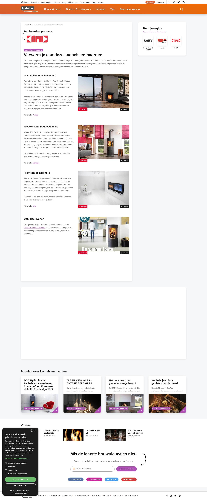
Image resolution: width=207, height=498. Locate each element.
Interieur (100, 9)
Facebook (168, 2)
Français (150, 2)
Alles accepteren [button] (20, 479)
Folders (57, 2)
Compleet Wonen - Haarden (34, 228)
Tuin (112, 9)
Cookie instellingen (53, 495)
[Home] (29, 9)
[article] (37, 40)
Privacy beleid (116, 495)
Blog (93, 2)
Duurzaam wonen (130, 9)
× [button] (35, 430)
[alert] (20, 462)
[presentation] (125, 394)
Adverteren (40, 495)
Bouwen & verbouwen (78, 9)
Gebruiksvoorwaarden (81, 495)
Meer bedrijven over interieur (153, 32)
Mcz (34, 206)
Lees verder (19, 455)
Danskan (36, 163)
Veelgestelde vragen (69, 2)
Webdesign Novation (131, 495)
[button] (20, 458)
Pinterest (183, 2)
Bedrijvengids (46, 2)
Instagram (173, 2)
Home (26, 2)
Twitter (178, 2)
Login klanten (96, 495)
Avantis (35, 115)
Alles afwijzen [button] (20, 486)
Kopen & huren (52, 9)
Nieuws (100, 2)
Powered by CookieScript (20, 493)
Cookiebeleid (67, 495)
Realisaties (35, 2)
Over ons (106, 495)
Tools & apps (84, 2)
